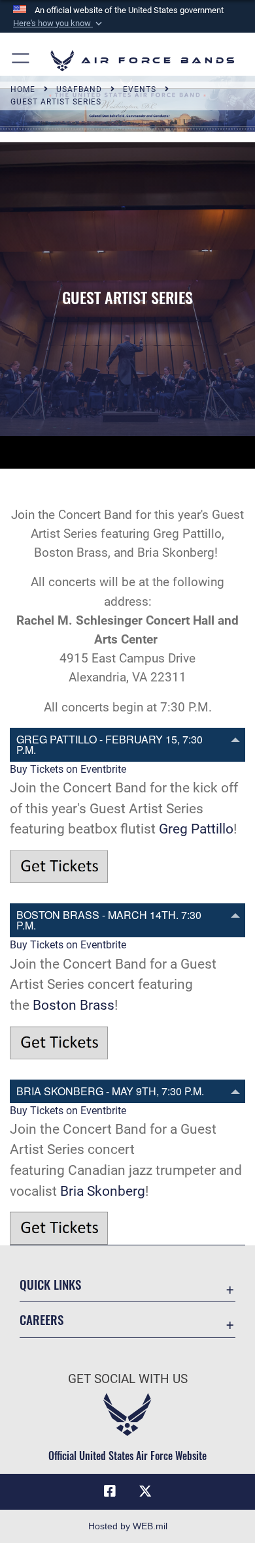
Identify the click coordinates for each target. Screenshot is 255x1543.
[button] (59, 23)
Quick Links (50, 1284)
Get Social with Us (128, 1378)
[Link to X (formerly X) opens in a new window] (145, 1491)
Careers (41, 1319)
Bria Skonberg (102, 1191)
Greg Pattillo (196, 828)
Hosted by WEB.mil (127, 1526)
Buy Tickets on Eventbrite (68, 769)
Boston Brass (73, 1005)
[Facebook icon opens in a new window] (110, 1491)
